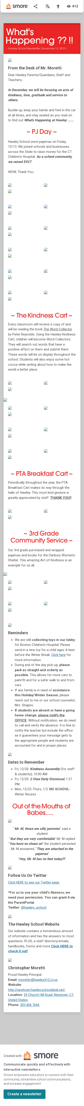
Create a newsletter (24, 1094)
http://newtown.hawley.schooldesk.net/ (36, 990)
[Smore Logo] (17, 6)
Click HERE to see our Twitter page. (34, 882)
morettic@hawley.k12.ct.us (38, 980)
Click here (58, 655)
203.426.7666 (29, 1005)
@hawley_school (33, 907)
